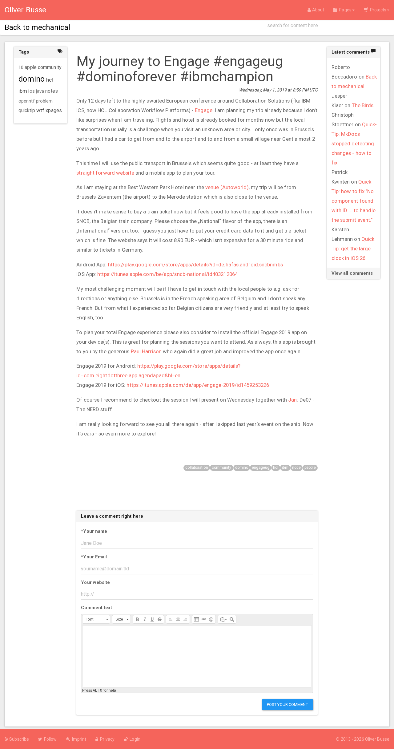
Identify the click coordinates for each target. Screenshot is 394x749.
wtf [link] (40, 110)
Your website (95, 582)
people (310, 467)
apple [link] (31, 67)
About (317, 9)
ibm (285, 467)
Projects (377, 9)
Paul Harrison (146, 351)
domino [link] (31, 79)
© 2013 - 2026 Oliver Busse (362, 739)
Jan (292, 400)
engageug (260, 467)
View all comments (352, 273)
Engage (203, 110)
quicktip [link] (26, 110)
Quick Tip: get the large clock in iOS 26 (353, 248)
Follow (49, 739)
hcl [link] (49, 80)
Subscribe (18, 739)
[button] (96, 619)
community (221, 467)
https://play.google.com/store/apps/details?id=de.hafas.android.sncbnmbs (195, 264)
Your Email (94, 557)
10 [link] (20, 67)
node (296, 467)
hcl (275, 467)
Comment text (96, 607)
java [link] (40, 91)
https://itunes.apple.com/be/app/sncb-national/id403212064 (167, 274)
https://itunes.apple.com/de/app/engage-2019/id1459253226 (198, 385)
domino (241, 467)
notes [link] (51, 91)
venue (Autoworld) (227, 187)
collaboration (196, 467)
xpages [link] (54, 110)
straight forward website (105, 173)
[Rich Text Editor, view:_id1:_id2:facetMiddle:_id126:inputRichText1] (196, 656)
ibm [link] (22, 91)
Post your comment (287, 704)
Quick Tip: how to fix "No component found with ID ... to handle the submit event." (354, 201)
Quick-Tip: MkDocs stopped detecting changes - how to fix (354, 143)
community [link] (50, 67)
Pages (344, 9)
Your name (94, 531)
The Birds (363, 105)
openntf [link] (26, 101)
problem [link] (44, 101)
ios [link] (31, 91)
